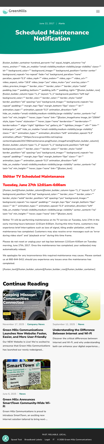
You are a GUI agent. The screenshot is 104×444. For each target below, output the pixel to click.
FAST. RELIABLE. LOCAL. (54, 434)
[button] (98, 11)
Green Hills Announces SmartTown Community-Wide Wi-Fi (26, 403)
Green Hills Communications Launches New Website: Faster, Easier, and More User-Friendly (25, 333)
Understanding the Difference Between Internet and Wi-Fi (74, 331)
